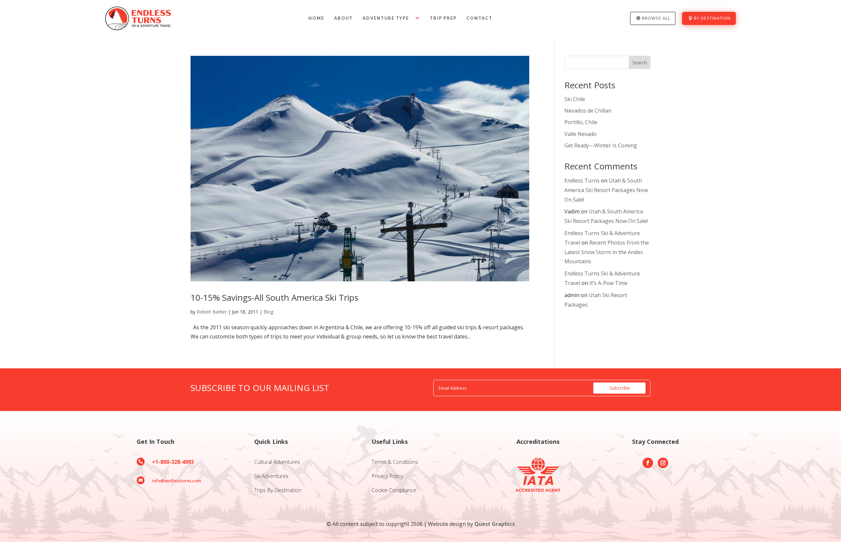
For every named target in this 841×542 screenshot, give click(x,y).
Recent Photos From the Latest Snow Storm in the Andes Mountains (606, 252)
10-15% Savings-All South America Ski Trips (274, 297)
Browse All (656, 18)
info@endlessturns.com (176, 481)
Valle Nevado (580, 134)
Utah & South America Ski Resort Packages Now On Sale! (606, 190)
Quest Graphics (494, 524)
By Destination (712, 18)
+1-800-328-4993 (173, 462)
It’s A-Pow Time (608, 283)
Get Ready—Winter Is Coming (600, 145)
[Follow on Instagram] (663, 463)
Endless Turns (582, 180)
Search (639, 62)
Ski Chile (574, 99)
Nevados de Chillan (587, 110)
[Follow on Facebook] (648, 463)
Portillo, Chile (580, 122)
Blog (268, 312)
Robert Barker (212, 312)
